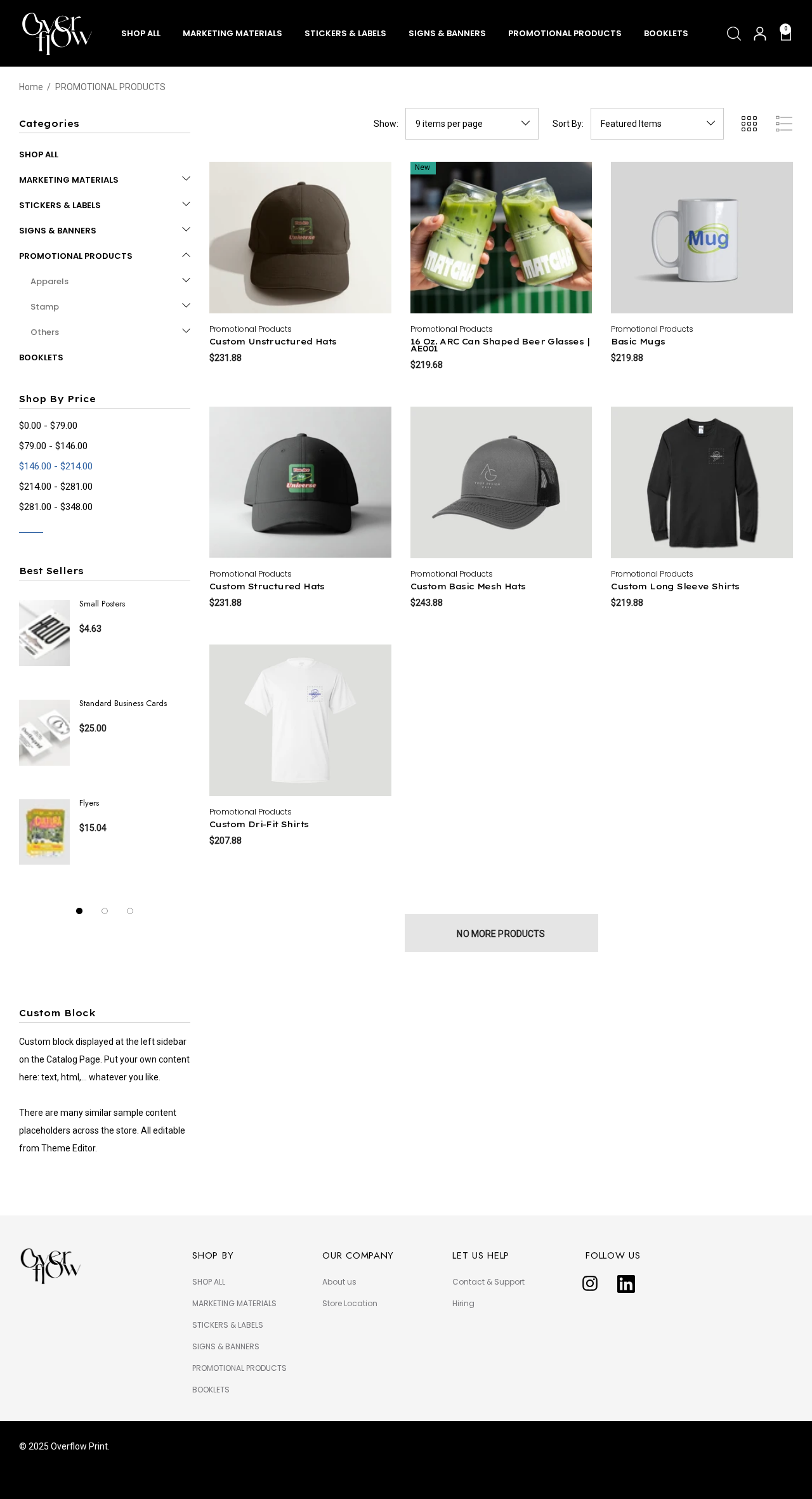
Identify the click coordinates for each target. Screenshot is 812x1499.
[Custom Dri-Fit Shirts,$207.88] (300, 720)
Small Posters (102, 604)
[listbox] (657, 124)
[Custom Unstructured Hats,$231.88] (300, 237)
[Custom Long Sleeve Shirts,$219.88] (702, 482)
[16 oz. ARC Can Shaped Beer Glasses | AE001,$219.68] (501, 237)
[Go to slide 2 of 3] (105, 911)
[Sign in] (759, 33)
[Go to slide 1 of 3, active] (79, 911)
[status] (56, 466)
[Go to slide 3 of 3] (130, 911)
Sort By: (568, 123)
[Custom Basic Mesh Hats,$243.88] (501, 482)
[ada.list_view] (784, 124)
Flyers (89, 803)
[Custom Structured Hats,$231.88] (300, 482)
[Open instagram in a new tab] (590, 1284)
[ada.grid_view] (748, 124)
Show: (386, 123)
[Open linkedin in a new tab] (626, 1284)
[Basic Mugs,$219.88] (702, 237)
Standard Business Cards (123, 703)
